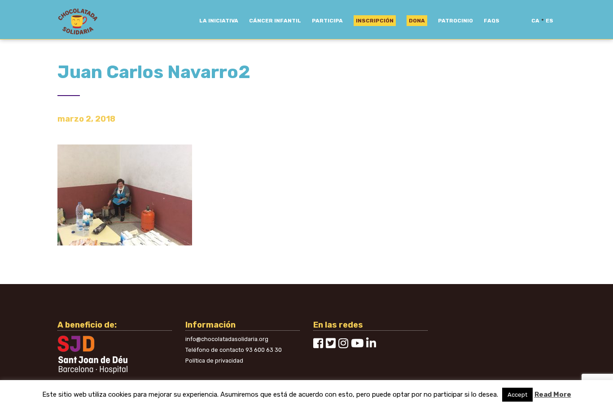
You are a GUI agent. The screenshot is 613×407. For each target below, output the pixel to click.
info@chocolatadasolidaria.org (226, 339)
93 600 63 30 (263, 349)
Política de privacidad (214, 360)
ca (535, 21)
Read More (552, 394)
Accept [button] (517, 394)
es (549, 21)
